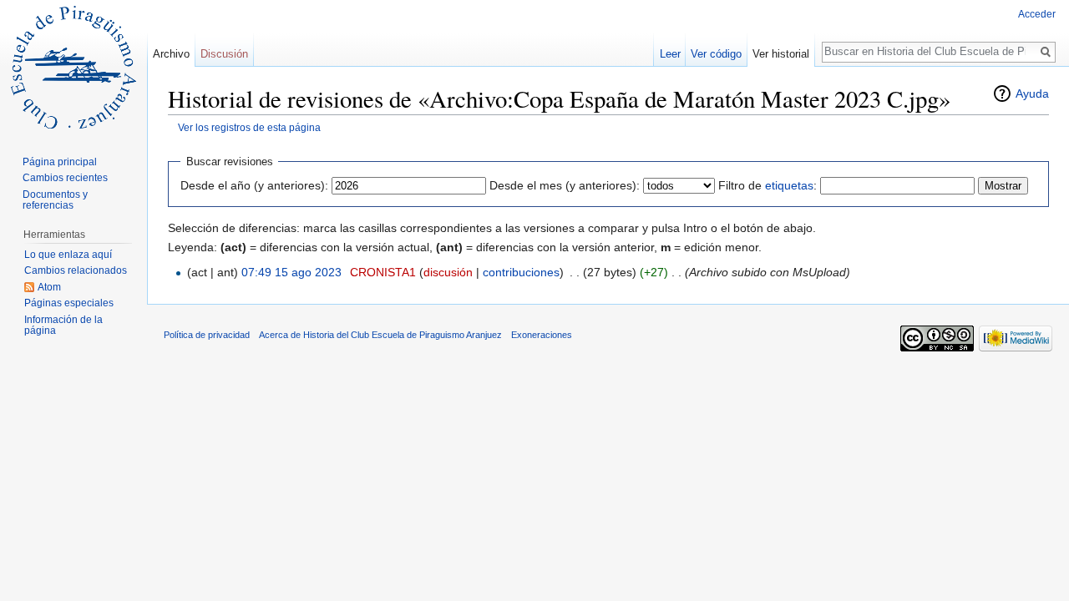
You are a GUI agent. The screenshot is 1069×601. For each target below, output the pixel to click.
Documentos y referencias (55, 200)
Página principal (60, 162)
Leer (670, 54)
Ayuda (1032, 93)
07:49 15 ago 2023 (291, 272)
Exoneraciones (541, 335)
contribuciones (521, 272)
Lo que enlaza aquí (68, 254)
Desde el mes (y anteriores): (564, 185)
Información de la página (63, 325)
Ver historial (780, 54)
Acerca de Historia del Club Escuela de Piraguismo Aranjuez (380, 335)
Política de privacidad (207, 335)
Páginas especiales (69, 303)
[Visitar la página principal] (73, 67)
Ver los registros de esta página (249, 127)
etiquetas (789, 185)
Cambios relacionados (75, 270)
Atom (49, 287)
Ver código (716, 54)
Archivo (171, 54)
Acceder (1037, 14)
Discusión (224, 54)
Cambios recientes (65, 178)
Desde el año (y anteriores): (254, 185)
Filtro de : (767, 185)
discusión (448, 272)
